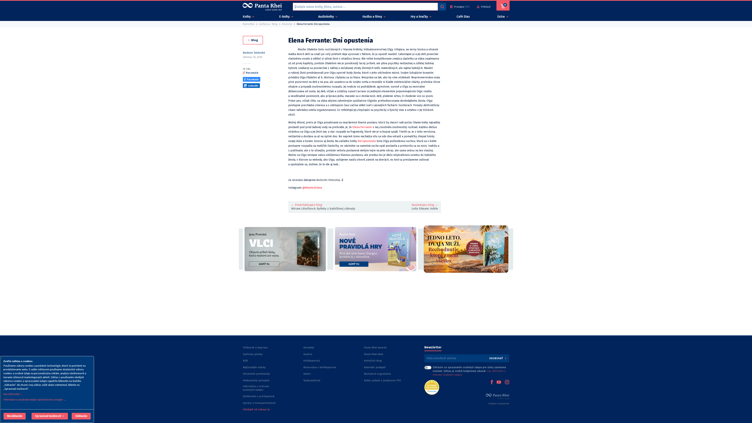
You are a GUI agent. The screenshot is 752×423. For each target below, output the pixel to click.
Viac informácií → (13, 394)
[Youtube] (499, 382)
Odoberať (496, 358)
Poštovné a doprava (255, 347)
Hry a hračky (420, 16)
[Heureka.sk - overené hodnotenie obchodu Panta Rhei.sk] (431, 387)
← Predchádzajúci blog (306, 205)
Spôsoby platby (253, 354)
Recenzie (252, 72)
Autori (307, 373)
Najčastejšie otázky (254, 367)
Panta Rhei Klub (373, 354)
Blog (254, 40)
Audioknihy (326, 16)
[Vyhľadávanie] (442, 7)
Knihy (247, 16)
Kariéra (307, 354)
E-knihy (284, 16)
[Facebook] (492, 382)
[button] (15, 416)
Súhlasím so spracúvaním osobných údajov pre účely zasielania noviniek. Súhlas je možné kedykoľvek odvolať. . (469, 371)
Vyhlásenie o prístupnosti (258, 396)
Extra (501, 16)
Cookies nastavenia (498, 403)
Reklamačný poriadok (256, 380)
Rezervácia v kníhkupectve (319, 367)
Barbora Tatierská (254, 52)
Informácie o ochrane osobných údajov (256, 388)
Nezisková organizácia (377, 373)
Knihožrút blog (373, 360)
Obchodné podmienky (256, 373)
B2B (245, 360)
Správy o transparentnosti (259, 403)
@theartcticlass (312, 187)
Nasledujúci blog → (425, 205)
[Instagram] (507, 382)
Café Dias (463, 16)
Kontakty (308, 347)
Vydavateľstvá (311, 380)
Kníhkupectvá (311, 360)
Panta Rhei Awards (375, 347)
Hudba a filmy (372, 16)
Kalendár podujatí (375, 367)
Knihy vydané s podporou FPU (382, 380)
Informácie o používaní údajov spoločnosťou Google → (34, 399)
